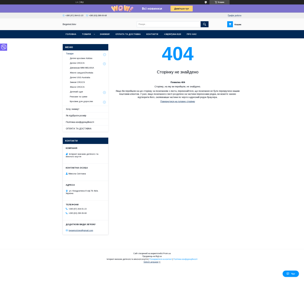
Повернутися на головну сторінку (177, 101)
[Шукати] (205, 24)
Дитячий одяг (76, 92)
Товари (86, 34)
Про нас (192, 34)
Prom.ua (167, 253)
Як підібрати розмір (76, 115)
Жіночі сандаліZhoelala (81, 72)
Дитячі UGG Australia (80, 77)
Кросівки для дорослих (81, 101)
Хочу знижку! (72, 109)
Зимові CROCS (77, 82)
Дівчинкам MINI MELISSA (82, 68)
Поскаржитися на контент (160, 259)
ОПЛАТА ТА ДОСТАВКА (78, 128)
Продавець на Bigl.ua (152, 256)
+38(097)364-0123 (172, 34)
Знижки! (105, 34)
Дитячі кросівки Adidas (81, 58)
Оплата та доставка (128, 34)
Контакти (152, 34)
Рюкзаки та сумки (78, 96)
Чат (293, 273)
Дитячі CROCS (77, 63)
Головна (71, 34)
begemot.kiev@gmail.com (81, 230)
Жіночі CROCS (77, 87)
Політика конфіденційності (80, 122)
